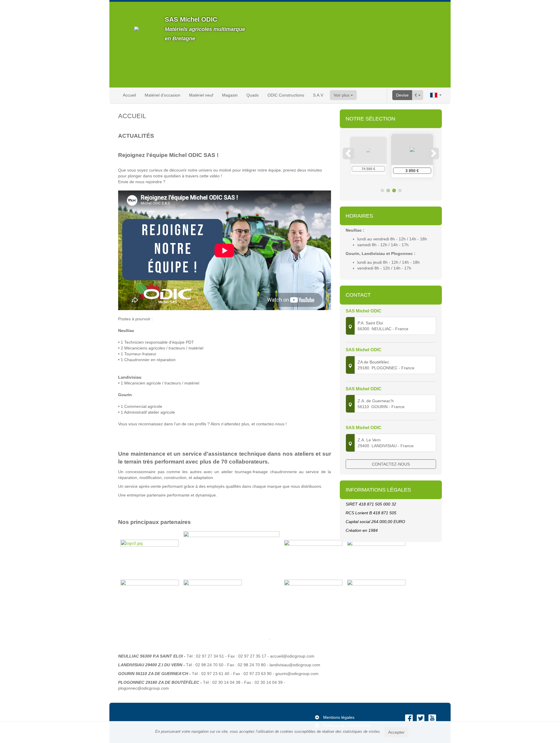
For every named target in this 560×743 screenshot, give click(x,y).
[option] (391, 156)
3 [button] (394, 190)
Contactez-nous (391, 464)
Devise (402, 95)
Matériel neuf (201, 95)
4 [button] (400, 190)
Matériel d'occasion (162, 95)
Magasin (230, 95)
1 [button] (382, 190)
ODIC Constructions (285, 95)
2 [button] (388, 190)
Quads (252, 95)
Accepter (396, 732)
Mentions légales (338, 717)
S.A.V (318, 95)
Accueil (129, 95)
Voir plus (342, 95)
